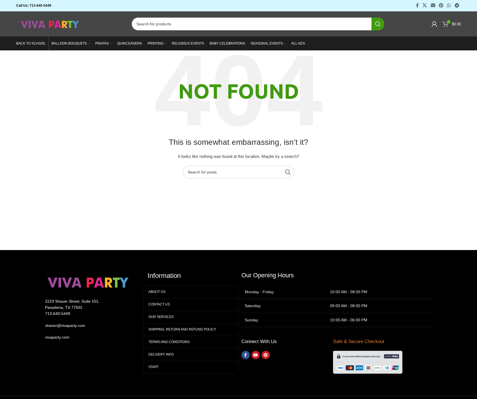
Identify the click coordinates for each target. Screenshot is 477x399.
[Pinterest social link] (441, 5)
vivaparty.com (57, 337)
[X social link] (425, 5)
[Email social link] (433, 5)
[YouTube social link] (255, 355)
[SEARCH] (377, 24)
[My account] (434, 24)
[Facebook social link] (417, 5)
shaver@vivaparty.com (65, 325)
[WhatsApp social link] (449, 5)
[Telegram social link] (457, 5)
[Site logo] (50, 23)
